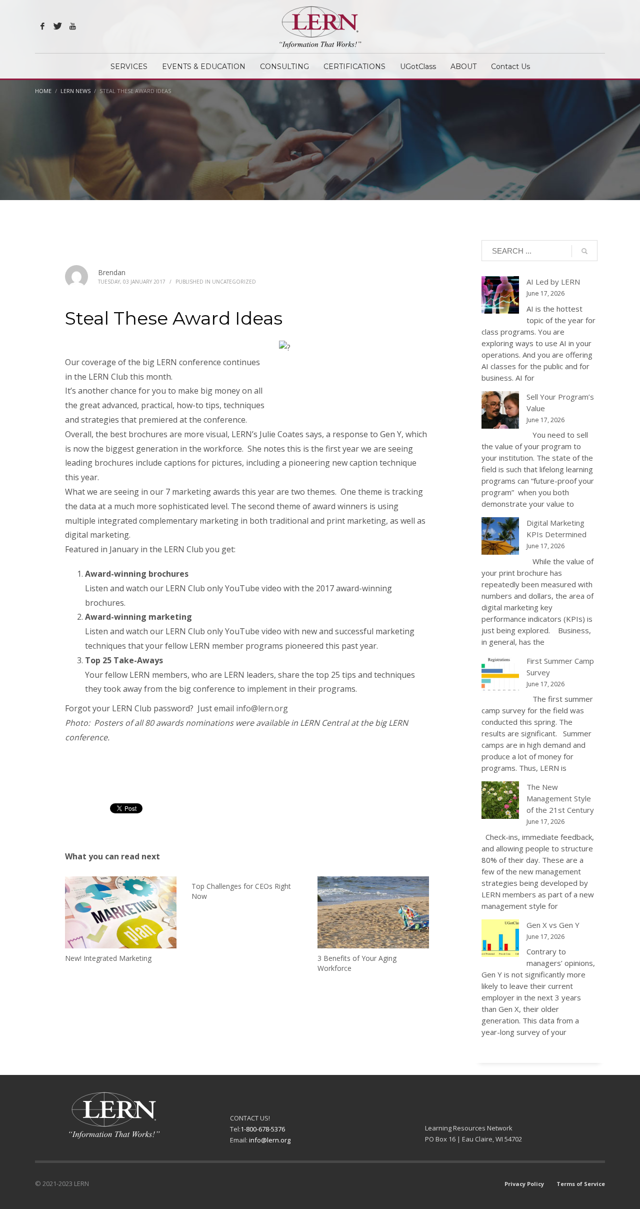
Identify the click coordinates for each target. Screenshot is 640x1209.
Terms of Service (580, 1183)
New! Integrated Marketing (108, 958)
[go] (585, 251)
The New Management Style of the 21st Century (560, 798)
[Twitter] (57, 26)
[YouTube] (72, 26)
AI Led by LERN (553, 282)
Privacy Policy (524, 1183)
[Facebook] (42, 26)
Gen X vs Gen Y (553, 925)
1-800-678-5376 (262, 1128)
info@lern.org (262, 708)
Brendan (112, 272)
